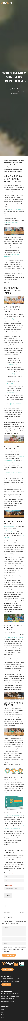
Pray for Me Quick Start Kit (14, 815)
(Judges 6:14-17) (12, 364)
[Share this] (4, 906)
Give (2, 1017)
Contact (4, 1014)
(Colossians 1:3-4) (12, 392)
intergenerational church (11, 222)
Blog (2, 1012)
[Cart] (25, 3)
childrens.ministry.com (10, 319)
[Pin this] (15, 906)
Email (8, 885)
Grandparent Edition (7, 1001)
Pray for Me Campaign (14, 209)
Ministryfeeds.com (9, 526)
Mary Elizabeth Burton (14, 89)
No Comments (14, 93)
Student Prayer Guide (7, 998)
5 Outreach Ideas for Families (14, 637)
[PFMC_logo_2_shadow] (6, 3)
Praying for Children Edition (10, 993)
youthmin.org (8, 531)
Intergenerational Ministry (11, 91)
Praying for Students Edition (10, 996)
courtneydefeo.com (9, 460)
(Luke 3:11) (10, 383)
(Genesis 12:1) (11, 374)
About (3, 1009)
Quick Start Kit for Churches (10, 978)
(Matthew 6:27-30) (15, 404)
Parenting (21, 91)
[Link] (23, 3)
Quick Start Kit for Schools (10, 981)
